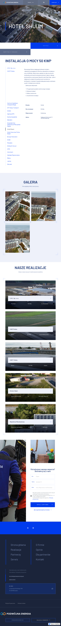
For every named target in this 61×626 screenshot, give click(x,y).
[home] (11, 2)
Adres (33, 487)
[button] (30, 2)
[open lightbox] (17, 206)
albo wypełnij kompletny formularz (42, 510)
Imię (32, 476)
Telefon (33, 481)
